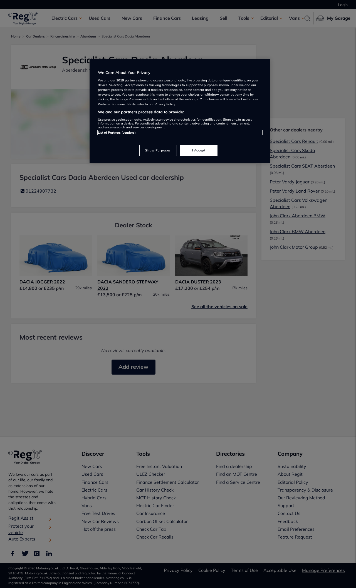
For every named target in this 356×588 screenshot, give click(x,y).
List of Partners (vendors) (117, 132)
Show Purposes (157, 150)
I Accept (199, 150)
